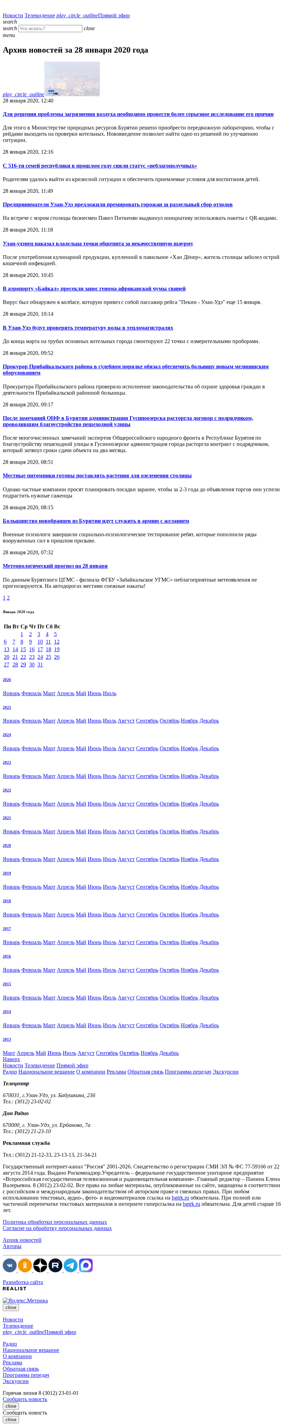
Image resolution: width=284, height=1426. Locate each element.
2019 (7, 873)
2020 (7, 845)
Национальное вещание (46, 1072)
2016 (7, 956)
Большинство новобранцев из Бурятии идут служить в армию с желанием (96, 521)
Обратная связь (145, 1072)
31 (40, 664)
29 (23, 664)
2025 (7, 707)
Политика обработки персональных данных (55, 1222)
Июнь (94, 693)
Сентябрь (147, 721)
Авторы (12, 1246)
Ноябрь (189, 721)
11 (48, 642)
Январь (11, 693)
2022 (7, 790)
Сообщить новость (25, 1399)
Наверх (11, 1059)
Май (81, 693)
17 (40, 649)
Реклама (116, 1072)
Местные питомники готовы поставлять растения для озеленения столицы (97, 475)
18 (48, 649)
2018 (7, 901)
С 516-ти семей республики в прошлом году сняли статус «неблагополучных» (100, 166)
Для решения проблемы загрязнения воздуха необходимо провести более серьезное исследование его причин (138, 114)
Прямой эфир (93, 15)
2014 (7, 1012)
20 (6, 657)
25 (48, 657)
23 (32, 657)
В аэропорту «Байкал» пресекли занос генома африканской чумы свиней (94, 289)
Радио (10, 1072)
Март (49, 693)
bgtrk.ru (180, 1198)
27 (6, 664)
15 (23, 649)
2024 (7, 735)
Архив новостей (22, 1240)
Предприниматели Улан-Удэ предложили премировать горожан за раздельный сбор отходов (118, 204)
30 (32, 664)
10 (40, 642)
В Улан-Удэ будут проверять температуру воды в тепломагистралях (88, 328)
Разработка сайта (23, 1282)
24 (40, 657)
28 (15, 664)
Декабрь (209, 721)
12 (57, 642)
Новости (13, 15)
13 (6, 649)
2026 (7, 680)
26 (57, 657)
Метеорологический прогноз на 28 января (55, 566)
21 (15, 657)
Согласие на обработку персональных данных (57, 1228)
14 (15, 649)
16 (32, 649)
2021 (7, 818)
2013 (7, 1039)
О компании (90, 1072)
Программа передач (188, 1072)
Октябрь (169, 721)
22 (23, 657)
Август (126, 721)
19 (57, 649)
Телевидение (40, 15)
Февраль (31, 693)
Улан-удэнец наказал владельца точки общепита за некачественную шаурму (98, 243)
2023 (7, 762)
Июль (109, 693)
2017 (7, 928)
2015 (7, 984)
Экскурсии (226, 1072)
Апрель (65, 693)
